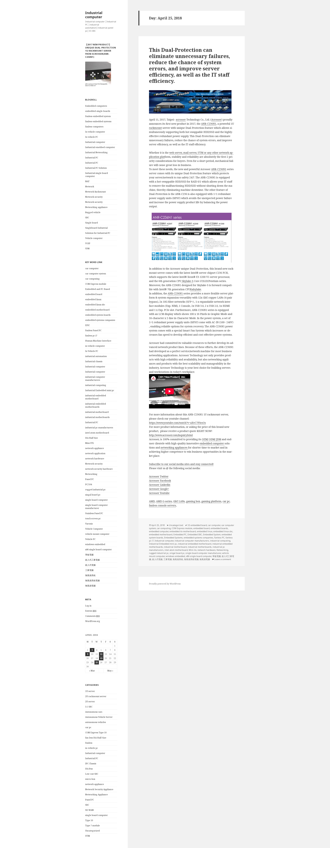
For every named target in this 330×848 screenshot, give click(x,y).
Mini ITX (89, 443)
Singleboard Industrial (96, 227)
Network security (94, 196)
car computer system (95, 273)
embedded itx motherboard (183, 531)
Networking (91, 474)
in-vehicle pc (91, 748)
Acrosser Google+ (159, 489)
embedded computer (212, 443)
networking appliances (174, 447)
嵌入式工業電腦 (92, 559)
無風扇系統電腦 (92, 580)
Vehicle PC (90, 539)
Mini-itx (192, 550)
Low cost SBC (91, 773)
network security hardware (99, 468)
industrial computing (95, 385)
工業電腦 (89, 570)
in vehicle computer (95, 345)
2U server (90, 701)
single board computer (96, 499)
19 (101, 658)
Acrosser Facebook (160, 480)
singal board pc (92, 494)
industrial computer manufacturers (192, 540)
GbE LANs (179, 501)
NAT (87, 181)
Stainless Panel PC (94, 513)
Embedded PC (180, 534)
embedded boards (219, 528)
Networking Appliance (96, 794)
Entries (90, 610)
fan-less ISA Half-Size (95, 737)
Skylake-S (187, 281)
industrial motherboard (97, 412)
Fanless (88, 742)
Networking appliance (96, 207)
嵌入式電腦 (90, 565)
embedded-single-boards (97, 111)
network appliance (94, 448)
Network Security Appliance (99, 789)
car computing (92, 278)
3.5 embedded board (197, 525)
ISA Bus (89, 768)
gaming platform (211, 501)
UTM (87, 835)
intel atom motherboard (97, 432)
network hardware (94, 458)
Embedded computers (96, 105)
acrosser (181, 119)
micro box (90, 779)
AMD (152, 501)
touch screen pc (93, 518)
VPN (87, 248)
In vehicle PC (91, 136)
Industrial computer (93, 14)
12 (101, 654)
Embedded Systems (173, 537)
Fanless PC (219, 537)
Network (89, 186)
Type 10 (89, 820)
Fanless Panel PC (93, 330)
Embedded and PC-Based (97, 289)
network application (95, 453)
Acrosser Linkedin (159, 484)
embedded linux (93, 299)
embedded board (93, 294)
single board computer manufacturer (203, 553)
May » (110, 670)
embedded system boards (97, 314)
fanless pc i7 (91, 335)
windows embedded (95, 544)
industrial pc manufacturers (99, 427)
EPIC (87, 325)
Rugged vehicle (92, 212)
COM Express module (95, 283)
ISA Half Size (91, 437)
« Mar (92, 670)
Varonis (89, 523)
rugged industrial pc (95, 489)
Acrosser (216, 119)
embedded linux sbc (95, 304)
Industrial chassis (93, 361)
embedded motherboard (97, 309)
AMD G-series (164, 501)
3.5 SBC (88, 706)
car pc (88, 727)
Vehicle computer (94, 238)
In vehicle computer (95, 131)
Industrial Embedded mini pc (99, 390)
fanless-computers (94, 126)
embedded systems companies (100, 320)
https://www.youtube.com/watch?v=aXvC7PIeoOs (177, 422)
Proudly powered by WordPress (165, 583)
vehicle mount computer (97, 534)
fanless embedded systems (98, 121)
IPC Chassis (90, 763)
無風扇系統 (90, 575)
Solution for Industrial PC (97, 233)
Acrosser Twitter (158, 476)
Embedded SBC (195, 534)
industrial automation (96, 356)
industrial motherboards (97, 417)
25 (97, 662)
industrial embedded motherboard (194, 543)
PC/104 (88, 484)
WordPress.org (92, 621)
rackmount (155, 128)
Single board (91, 222)
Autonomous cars (93, 711)
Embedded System (212, 534)
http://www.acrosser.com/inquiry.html (171, 435)
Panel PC (89, 479)
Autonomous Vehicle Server (99, 717)
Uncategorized (92, 830)
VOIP (87, 243)
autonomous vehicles (95, 722)
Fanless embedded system (98, 116)
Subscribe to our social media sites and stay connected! (181, 464)
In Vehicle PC (91, 351)
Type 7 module (92, 825)
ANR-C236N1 (208, 123)
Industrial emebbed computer (100, 147)
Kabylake (195, 289)
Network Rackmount (95, 191)
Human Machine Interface (98, 340)
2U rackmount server (95, 696)
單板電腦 (89, 554)
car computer (92, 268)
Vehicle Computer (94, 528)
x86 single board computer (98, 549)
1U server (90, 691)
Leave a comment (222, 559)
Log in (88, 605)
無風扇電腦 (90, 585)
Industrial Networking (96, 152)
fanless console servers (162, 505)
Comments (92, 616)
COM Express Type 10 (95, 732)
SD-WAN (89, 810)
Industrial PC (91, 157)
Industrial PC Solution (96, 167)
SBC (87, 217)
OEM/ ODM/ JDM (211, 439)
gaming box (193, 501)
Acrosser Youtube (159, 493)
